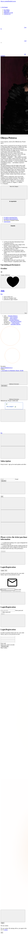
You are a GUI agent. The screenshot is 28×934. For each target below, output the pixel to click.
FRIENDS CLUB (8, 12)
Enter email (18, 589)
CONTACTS (7, 14)
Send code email (16, 591)
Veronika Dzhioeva (13, 316)
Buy (2, 294)
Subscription (4, 385)
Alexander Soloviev (16, 324)
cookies (6, 929)
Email (16, 479)
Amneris (8, 221)
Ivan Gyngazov (14, 317)
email (2, 570)
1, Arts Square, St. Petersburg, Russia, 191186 (12, 370)
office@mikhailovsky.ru (6, 367)
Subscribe (3, 480)
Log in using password (6, 591)
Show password (6, 612)
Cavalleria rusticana (8, 219)
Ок (1, 932)
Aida (5, 221)
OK (2, 496)
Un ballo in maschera (9, 217)
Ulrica (15, 217)
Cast (26, 313)
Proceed (3, 551)
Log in (2, 613)
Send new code (4, 646)
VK (6, 570)
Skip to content (4, 1)
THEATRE (6, 11)
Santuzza (15, 219)
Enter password (19, 610)
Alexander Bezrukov (14, 320)
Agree (2, 923)
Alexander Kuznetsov (16, 321)
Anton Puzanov (16, 323)
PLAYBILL (7, 10)
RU (1, 433)
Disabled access (12, 1)
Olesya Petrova (13, 318)
